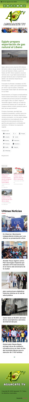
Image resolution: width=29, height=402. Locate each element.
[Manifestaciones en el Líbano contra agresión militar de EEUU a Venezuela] (19, 171)
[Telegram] (21, 5)
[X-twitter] (14, 5)
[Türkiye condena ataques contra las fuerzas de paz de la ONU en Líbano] (7, 192)
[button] (27, 1)
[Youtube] (17, 5)
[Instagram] (4, 5)
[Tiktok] (11, 5)
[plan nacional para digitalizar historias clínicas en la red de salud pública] (14, 280)
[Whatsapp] (24, 5)
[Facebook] (7, 5)
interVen (25, 398)
